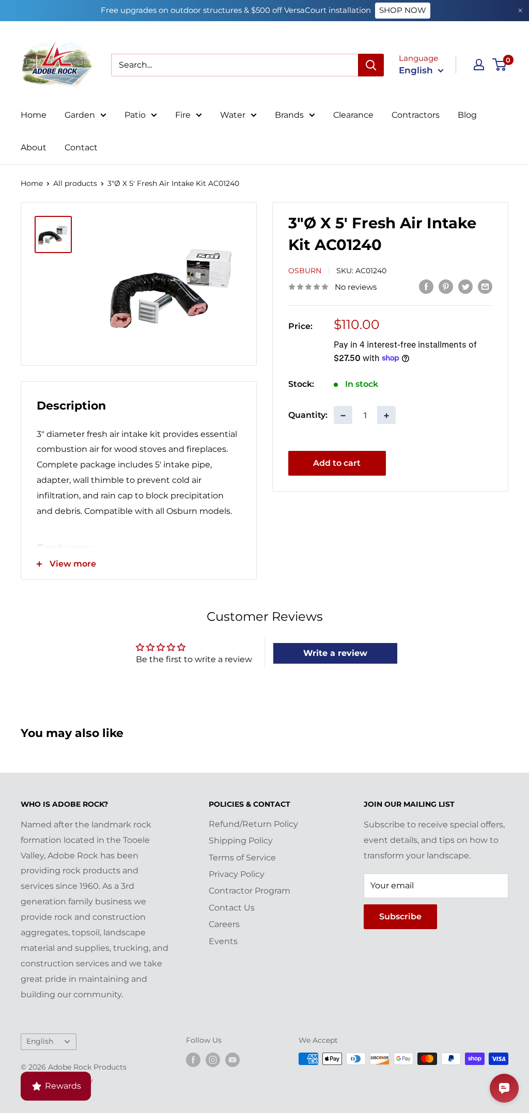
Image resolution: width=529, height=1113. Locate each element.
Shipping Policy (241, 840)
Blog (467, 115)
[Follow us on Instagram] (213, 1060)
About (33, 147)
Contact (81, 147)
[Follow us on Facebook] (193, 1060)
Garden (80, 115)
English (39, 1041)
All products (75, 183)
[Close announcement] (520, 10)
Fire (183, 115)
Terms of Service (242, 858)
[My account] (479, 64)
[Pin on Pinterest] (446, 286)
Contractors (416, 115)
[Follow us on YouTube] (232, 1060)
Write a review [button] (335, 653)
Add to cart (337, 463)
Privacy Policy (236, 874)
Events (223, 941)
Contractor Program (249, 891)
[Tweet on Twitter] (465, 286)
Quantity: (308, 415)
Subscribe (400, 916)
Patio (135, 115)
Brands (289, 115)
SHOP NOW (402, 10)
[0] (499, 64)
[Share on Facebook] (426, 286)
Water (232, 115)
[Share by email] (485, 286)
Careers (224, 924)
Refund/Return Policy (253, 824)
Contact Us (232, 908)
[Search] (371, 65)
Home (33, 115)
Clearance (353, 115)
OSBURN (304, 270)
